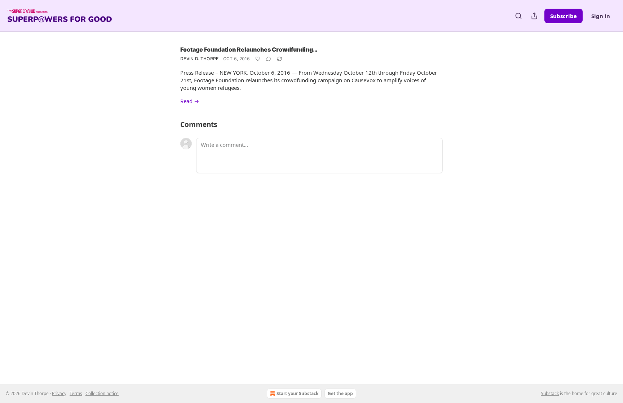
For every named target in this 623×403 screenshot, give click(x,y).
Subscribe (563, 15)
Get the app (340, 393)
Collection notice (102, 393)
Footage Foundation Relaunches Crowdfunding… (249, 49)
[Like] (257, 58)
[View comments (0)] (268, 58)
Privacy (59, 393)
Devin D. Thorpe (199, 58)
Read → (189, 101)
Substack (550, 393)
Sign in (600, 15)
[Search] (518, 16)
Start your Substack (297, 393)
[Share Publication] (534, 16)
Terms (76, 393)
